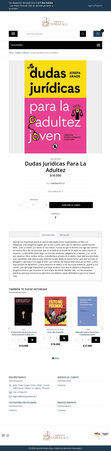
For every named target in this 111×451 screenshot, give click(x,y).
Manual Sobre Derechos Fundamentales (87, 333)
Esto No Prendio (56, 332)
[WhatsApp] (8, 435)
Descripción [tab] (48, 235)
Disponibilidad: (54, 191)
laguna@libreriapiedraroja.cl (25, 396)
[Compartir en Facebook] (55, 217)
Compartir (55, 214)
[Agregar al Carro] (32, 340)
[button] (53, 358)
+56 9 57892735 (20, 392)
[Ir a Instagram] (3, 435)
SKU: (48, 183)
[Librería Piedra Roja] (54, 22)
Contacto (62, 385)
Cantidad (34, 200)
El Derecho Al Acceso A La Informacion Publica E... (23, 333)
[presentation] (9, 328)
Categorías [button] (17, 45)
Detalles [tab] (64, 235)
